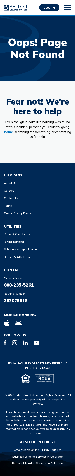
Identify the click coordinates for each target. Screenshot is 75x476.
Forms (8, 205)
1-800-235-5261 (21, 424)
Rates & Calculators (17, 234)
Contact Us (11, 198)
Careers (9, 190)
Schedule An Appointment (21, 249)
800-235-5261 (19, 285)
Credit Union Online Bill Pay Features (37, 450)
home (8, 132)
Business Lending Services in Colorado (37, 456)
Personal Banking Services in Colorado (37, 463)
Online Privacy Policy (17, 213)
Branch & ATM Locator (19, 257)
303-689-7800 (45, 424)
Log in (49, 8)
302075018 (15, 300)
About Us (10, 183)
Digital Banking (14, 242)
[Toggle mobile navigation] (67, 7)
